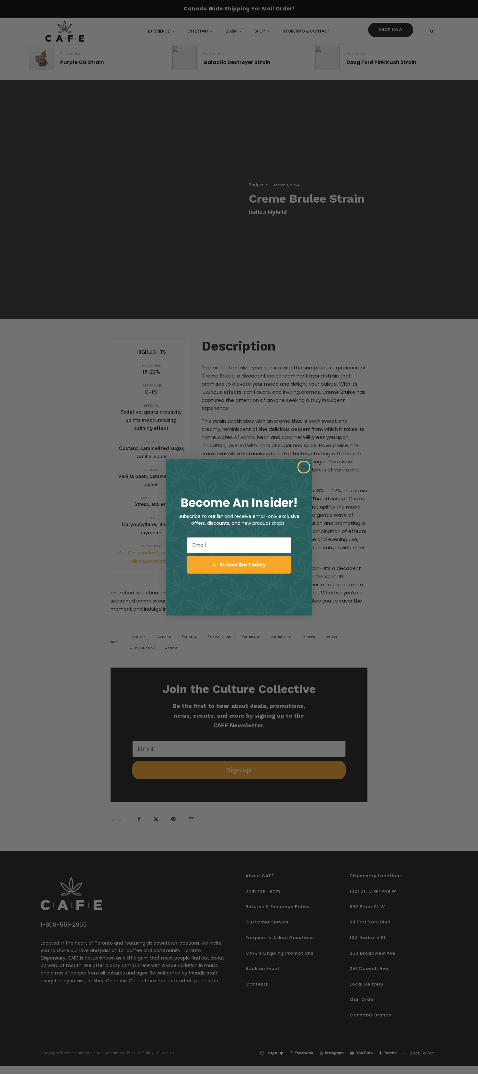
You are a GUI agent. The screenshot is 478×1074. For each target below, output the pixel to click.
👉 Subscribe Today (239, 564)
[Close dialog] (304, 467)
